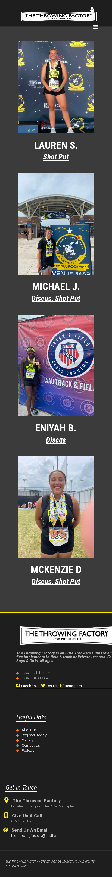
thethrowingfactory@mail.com (35, 836)
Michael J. (56, 286)
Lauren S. (56, 145)
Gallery (27, 740)
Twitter (51, 686)
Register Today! (34, 735)
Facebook (29, 686)
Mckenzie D (56, 570)
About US (29, 730)
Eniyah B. (56, 428)
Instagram (73, 686)
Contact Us (31, 745)
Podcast (28, 750)
